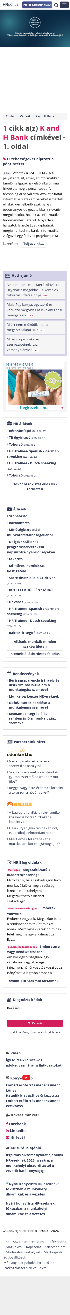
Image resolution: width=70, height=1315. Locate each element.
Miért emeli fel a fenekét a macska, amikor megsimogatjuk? (34, 841)
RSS (6, 1241)
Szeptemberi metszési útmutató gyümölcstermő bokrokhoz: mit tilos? (34, 777)
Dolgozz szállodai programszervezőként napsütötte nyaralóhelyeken (31, 547)
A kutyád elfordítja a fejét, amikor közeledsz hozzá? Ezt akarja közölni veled (35, 817)
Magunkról (14, 1247)
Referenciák (56, 1241)
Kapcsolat (33, 1247)
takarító (16, 559)
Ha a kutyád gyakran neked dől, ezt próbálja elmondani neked (33, 830)
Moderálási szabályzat (23, 1252)
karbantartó (19, 523)
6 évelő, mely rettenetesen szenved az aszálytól (30, 763)
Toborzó (23, 444)
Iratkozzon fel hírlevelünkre (25, 1268)
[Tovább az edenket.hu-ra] (35, 752)
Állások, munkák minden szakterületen (35, 644)
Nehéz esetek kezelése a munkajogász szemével (29, 705)
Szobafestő (18, 516)
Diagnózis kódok (27, 999)
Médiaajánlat (54, 1252)
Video (15, 1053)
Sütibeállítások (15, 1257)
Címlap (11, 116)
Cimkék (25, 116)
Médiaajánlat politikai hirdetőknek (30, 1262)
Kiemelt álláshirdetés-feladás (35, 654)
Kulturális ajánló (25, 1148)
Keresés (13, 1008)
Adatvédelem (55, 1247)
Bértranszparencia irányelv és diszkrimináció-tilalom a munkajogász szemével (34, 685)
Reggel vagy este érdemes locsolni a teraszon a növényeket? (36, 790)
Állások (19, 509)
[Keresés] (56, 5)
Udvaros (23, 602)
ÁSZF (17, 1241)
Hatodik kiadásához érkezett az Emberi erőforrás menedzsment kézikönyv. (33, 1100)
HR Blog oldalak (27, 862)
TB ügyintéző (27, 437)
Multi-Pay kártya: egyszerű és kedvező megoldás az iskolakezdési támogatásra (34, 309)
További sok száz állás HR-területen (35, 486)
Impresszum (34, 1241)
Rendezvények (26, 673)
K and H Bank (44, 116)
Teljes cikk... (33, 243)
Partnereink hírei (29, 741)
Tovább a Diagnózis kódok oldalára (33, 1032)
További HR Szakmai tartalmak (33, 981)
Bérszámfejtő (27, 431)
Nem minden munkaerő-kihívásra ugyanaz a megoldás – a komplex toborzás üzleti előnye (33, 289)
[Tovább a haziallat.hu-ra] (35, 803)
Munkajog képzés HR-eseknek (34, 696)
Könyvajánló (21, 1078)
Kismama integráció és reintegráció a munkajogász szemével (32, 718)
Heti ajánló (22, 275)
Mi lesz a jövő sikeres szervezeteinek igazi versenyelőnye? (23, 344)
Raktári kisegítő (29, 633)
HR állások (22, 423)
